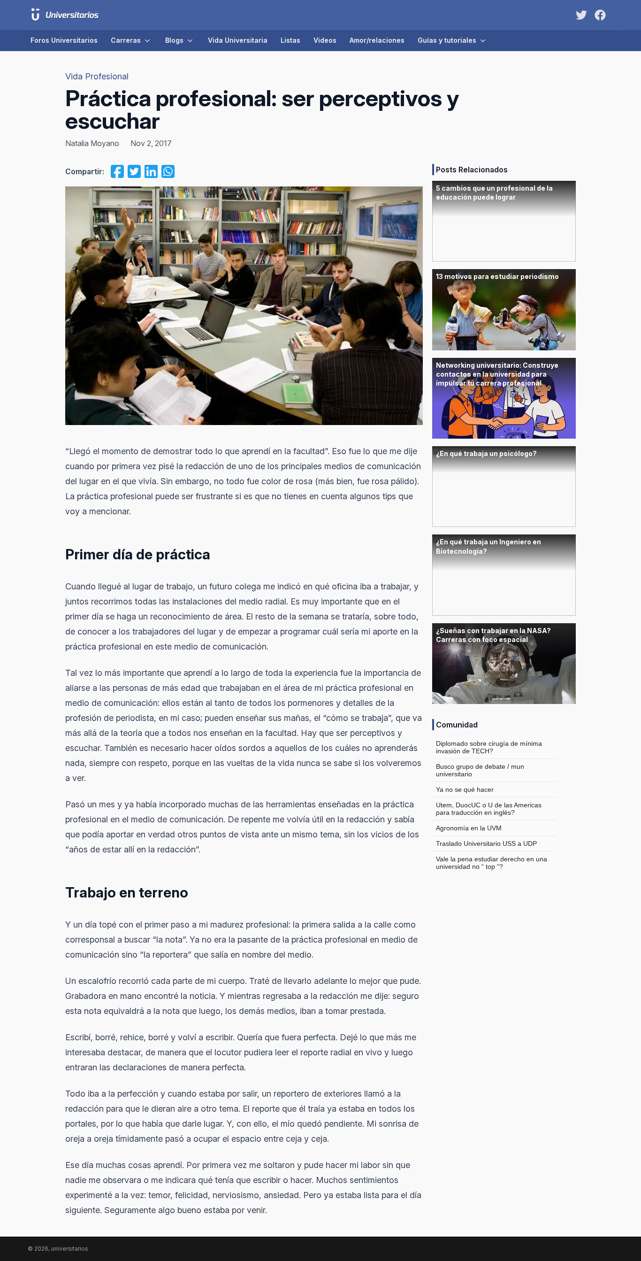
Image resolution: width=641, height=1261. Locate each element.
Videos (324, 40)
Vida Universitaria (237, 40)
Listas (290, 40)
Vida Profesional (97, 76)
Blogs (174, 40)
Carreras (126, 40)
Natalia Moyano (92, 143)
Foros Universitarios (64, 40)
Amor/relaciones (377, 40)
